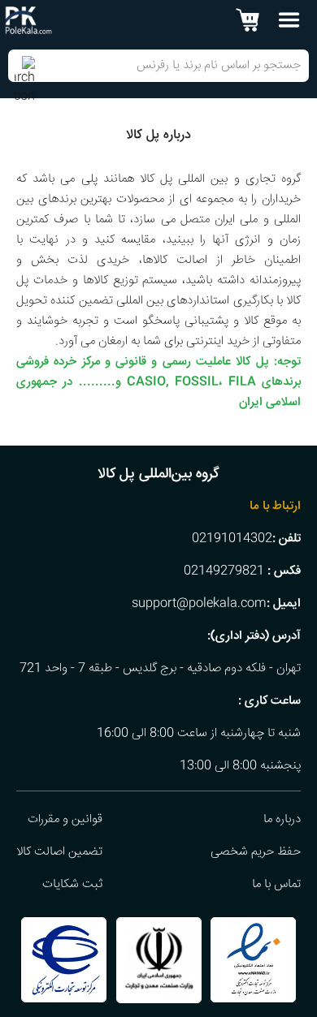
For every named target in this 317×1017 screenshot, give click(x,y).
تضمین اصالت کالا (59, 852)
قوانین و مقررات (65, 820)
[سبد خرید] (247, 20)
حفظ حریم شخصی (256, 852)
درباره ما (282, 820)
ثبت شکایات (72, 884)
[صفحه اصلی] (28, 21)
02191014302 (232, 539)
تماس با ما (276, 884)
